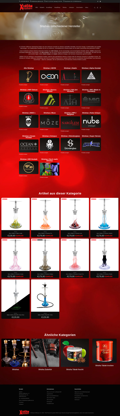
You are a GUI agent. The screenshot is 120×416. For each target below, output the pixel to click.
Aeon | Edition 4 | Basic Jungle (15, 233)
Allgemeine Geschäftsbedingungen (82, 391)
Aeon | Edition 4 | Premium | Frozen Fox (75, 274)
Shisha (15, 231)
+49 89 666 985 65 (25, 1)
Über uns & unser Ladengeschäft (54, 391)
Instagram (21, 404)
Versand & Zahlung (79, 393)
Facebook (21, 402)
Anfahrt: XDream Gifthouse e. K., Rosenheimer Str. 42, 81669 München (24, 394)
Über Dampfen (50, 399)
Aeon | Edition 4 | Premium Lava (75, 233)
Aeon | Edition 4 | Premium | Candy (15, 274)
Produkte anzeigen (23, 84)
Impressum (77, 399)
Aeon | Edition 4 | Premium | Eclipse (45, 274)
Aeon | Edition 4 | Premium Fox (45, 233)
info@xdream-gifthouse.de (37, 1)
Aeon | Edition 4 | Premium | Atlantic (104, 233)
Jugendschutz (50, 393)
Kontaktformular (50, 403)
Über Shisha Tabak (51, 397)
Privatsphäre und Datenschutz (81, 395)
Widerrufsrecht (78, 397)
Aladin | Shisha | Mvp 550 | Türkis (45, 314)
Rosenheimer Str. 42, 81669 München (73, 1)
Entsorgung (49, 401)
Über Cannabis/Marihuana (52, 395)
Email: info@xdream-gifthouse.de (26, 400)
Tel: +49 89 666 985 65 (24, 398)
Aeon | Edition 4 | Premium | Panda (104, 274)
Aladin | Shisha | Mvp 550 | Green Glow (15, 314)
